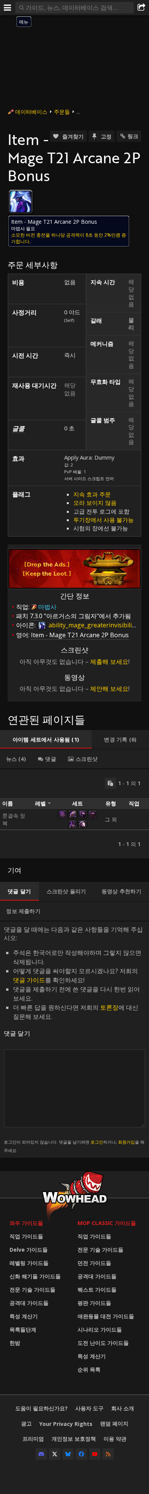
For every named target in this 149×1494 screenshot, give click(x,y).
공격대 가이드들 (29, 1302)
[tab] (46, 739)
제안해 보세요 (109, 688)
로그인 (97, 1142)
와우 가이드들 (26, 1223)
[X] (54, 1454)
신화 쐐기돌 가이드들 (35, 1276)
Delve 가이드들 (29, 1249)
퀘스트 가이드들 (97, 1289)
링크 (133, 136)
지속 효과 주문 (92, 494)
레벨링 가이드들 (29, 1262)
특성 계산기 (24, 1316)
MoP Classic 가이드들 (107, 1223)
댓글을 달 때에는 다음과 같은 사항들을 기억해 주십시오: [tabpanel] (74, 1039)
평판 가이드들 (94, 1302)
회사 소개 (122, 1408)
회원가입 (126, 1142)
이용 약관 (115, 1438)
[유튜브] (94, 1454)
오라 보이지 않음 (95, 502)
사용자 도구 (89, 1408)
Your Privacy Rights (65, 1423)
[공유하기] (141, 7)
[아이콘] (20, 201)
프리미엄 (33, 1438)
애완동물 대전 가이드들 (106, 1316)
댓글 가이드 (29, 980)
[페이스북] (81, 1454)
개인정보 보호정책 (74, 1438)
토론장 (109, 1007)
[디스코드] (41, 1454)
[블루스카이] (68, 1454)
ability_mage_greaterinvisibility (92, 625)
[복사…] (110, 783)
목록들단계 (23, 1329)
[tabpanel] (74, 813)
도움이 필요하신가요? (41, 1408)
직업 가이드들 (26, 1236)
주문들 (62, 111)
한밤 (15, 1342)
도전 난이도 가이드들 (103, 1342)
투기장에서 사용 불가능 (103, 519)
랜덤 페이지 (114, 1423)
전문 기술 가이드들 (32, 1289)
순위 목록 (89, 1369)
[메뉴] (7, 7)
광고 (26, 1423)
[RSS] (108, 1454)
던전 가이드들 (94, 1262)
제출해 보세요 (109, 661)
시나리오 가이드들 (100, 1329)
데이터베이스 (31, 111)
